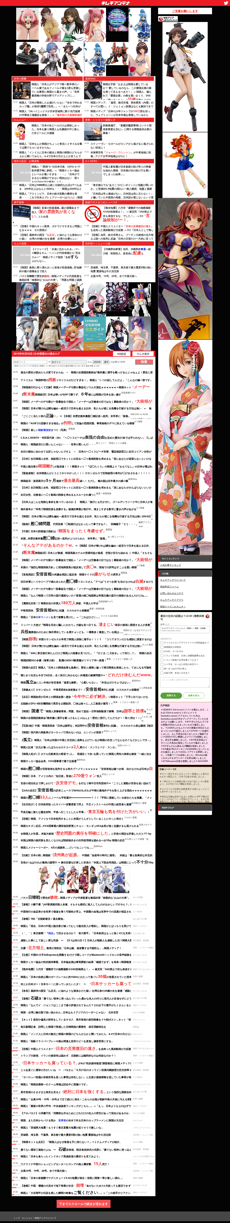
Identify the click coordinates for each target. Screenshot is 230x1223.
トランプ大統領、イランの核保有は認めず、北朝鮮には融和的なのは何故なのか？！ (68, 1055)
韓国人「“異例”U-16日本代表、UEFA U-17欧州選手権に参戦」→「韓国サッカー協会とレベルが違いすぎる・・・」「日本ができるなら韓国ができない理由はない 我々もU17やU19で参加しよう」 (56, 174)
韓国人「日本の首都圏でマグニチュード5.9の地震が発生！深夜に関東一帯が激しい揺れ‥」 (72, 1178)
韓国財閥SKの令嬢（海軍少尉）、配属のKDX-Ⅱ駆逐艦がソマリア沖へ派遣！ (64, 660)
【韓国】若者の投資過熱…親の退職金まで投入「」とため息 (55, 212)
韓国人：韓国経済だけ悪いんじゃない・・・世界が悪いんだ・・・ (58, 444)
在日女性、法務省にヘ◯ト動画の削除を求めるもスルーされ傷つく (58, 494)
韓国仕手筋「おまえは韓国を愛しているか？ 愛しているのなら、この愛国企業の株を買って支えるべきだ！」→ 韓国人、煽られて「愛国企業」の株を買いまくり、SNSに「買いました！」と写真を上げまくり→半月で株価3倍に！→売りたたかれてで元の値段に (127, 96)
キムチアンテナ (89, 2)
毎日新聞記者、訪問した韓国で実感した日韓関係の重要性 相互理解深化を (63, 1026)
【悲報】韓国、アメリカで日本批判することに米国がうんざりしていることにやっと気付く (72, 818)
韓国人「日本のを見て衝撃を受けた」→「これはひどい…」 (61, 617)
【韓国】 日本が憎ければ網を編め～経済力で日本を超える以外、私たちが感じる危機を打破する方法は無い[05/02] (86, 516)
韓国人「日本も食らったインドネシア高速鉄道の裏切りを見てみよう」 (61, 1156)
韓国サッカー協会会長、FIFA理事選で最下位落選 (49, 761)
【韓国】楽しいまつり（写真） (44, 430)
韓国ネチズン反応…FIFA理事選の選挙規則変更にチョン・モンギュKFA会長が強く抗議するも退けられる (80, 826)
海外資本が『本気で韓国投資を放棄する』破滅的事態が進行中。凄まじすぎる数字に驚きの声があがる (78, 509)
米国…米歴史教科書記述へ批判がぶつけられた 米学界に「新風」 (64, 537)
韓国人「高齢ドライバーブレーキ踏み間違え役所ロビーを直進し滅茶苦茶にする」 (67, 1041)
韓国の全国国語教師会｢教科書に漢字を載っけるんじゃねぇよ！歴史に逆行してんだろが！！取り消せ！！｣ (81, 718)
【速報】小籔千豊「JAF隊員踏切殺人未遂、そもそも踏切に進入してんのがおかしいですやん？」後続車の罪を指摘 (86, 904)
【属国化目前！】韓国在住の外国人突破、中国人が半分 (59, 602)
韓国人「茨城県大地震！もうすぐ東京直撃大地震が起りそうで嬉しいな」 (62, 1127)
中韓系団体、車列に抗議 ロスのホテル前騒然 (55, 609)
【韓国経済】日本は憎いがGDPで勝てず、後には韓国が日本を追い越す (71, 394)
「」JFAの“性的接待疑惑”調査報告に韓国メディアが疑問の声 (82, 1062)
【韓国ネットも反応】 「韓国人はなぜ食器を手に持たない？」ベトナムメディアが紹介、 (71, 1142)
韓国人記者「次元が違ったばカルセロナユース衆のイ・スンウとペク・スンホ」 (69, 746)
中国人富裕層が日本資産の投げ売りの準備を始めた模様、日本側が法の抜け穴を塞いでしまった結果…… (127, 170)
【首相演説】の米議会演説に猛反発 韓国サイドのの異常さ (71, 573)
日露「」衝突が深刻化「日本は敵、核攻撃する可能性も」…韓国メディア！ (71, 947)
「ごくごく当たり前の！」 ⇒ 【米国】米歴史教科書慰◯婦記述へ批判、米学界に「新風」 (76, 415)
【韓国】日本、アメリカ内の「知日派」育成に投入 (61, 775)
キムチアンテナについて (173, 580)
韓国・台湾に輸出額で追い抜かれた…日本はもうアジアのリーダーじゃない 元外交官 (69, 1012)
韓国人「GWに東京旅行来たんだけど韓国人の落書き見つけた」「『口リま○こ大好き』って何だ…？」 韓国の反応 (86, 653)
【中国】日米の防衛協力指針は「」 (63, 530)
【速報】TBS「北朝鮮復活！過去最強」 (43, 918)
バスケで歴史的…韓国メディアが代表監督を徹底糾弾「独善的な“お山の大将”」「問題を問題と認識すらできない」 (50, 279)
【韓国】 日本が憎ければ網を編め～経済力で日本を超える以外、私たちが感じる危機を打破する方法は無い (81, 646)
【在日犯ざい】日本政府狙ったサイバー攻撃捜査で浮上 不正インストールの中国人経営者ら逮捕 (76, 804)
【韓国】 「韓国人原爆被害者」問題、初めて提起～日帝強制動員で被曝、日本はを (83, 710)
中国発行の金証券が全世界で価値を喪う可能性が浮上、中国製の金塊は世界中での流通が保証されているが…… (83, 911)
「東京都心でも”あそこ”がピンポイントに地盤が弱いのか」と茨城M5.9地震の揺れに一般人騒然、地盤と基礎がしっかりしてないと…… (122, 188)
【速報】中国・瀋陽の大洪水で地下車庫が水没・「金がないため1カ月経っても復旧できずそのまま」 (82, 1185)
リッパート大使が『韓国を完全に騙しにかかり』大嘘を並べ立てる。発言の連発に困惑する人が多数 (85, 624)
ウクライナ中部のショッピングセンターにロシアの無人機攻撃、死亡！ (65, 1163)
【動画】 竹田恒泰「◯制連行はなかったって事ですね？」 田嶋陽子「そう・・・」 (80, 523)
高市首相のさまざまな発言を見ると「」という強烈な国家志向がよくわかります (86, 1091)
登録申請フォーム (169, 586)
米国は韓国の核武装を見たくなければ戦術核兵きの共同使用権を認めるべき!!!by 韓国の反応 (73, 840)
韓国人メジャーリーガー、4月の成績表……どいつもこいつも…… (57, 847)
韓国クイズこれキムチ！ (173, 606)
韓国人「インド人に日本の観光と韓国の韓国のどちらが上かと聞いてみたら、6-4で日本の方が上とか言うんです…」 (50, 156)
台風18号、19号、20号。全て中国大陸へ (114, 276)
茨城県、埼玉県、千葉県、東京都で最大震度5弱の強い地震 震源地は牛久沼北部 (66, 1134)
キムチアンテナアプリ (171, 600)
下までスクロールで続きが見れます (83, 1204)
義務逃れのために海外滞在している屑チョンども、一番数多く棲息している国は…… (72, 631)
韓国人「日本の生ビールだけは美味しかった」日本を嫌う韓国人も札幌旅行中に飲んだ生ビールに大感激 (55, 129)
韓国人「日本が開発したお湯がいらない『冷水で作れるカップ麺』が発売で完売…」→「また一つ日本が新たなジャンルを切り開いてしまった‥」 (50, 106)
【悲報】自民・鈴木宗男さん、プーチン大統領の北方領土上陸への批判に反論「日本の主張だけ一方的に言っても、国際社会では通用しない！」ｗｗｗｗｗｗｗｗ (122, 238)
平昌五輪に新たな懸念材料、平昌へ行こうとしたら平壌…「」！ (85, 811)
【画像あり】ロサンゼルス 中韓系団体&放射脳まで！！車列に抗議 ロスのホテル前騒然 (80, 689)
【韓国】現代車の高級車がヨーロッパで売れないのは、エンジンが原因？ (62, 732)
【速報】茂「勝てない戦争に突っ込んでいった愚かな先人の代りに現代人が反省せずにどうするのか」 (82, 998)
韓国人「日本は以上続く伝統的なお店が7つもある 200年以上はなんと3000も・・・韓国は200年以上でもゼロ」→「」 (50, 188)
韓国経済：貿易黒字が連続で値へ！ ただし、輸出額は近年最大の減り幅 (74, 480)
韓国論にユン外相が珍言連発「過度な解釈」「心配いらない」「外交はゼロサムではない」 (76, 681)
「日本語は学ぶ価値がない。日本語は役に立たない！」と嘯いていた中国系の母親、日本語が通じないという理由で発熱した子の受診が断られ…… (122, 197)
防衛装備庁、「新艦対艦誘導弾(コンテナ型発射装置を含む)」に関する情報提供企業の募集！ (127, 129)
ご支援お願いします (185, 11)
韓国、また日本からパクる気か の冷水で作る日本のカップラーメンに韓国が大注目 (72, 1120)
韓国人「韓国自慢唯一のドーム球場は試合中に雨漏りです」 (55, 1084)
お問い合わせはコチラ (171, 593)
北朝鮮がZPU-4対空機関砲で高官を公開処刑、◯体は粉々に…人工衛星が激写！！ (67, 703)
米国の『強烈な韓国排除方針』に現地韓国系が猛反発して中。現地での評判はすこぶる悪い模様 (79, 566)
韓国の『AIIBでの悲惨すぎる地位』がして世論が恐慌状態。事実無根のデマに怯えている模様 (77, 422)
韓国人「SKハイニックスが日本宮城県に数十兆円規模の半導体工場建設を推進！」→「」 (50, 114)
